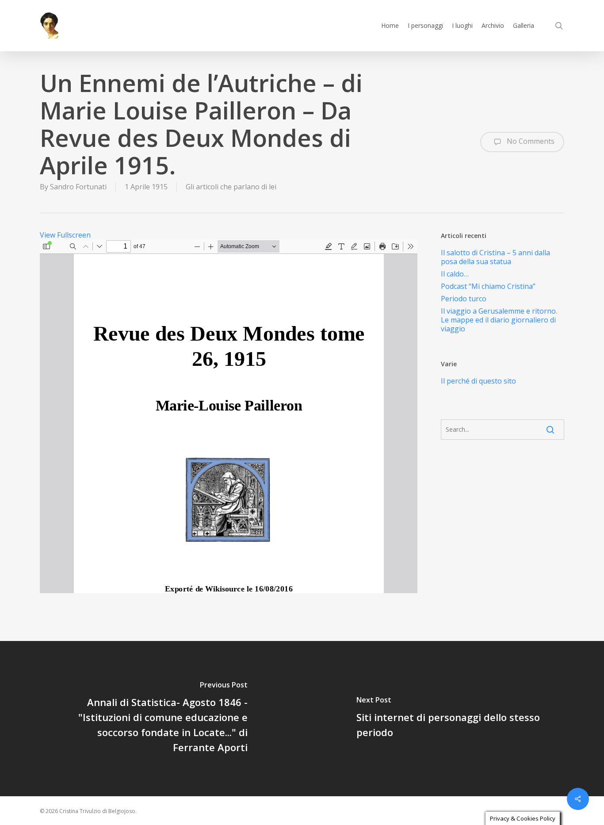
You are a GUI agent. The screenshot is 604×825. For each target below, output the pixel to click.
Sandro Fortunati (78, 187)
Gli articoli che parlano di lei (231, 187)
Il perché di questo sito (478, 381)
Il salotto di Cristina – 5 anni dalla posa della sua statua (495, 257)
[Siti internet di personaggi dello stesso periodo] (453, 718)
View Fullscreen (65, 235)
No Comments (529, 141)
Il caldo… (455, 273)
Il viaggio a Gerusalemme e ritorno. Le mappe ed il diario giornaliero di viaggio (499, 320)
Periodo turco (463, 298)
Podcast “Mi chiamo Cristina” (488, 286)
